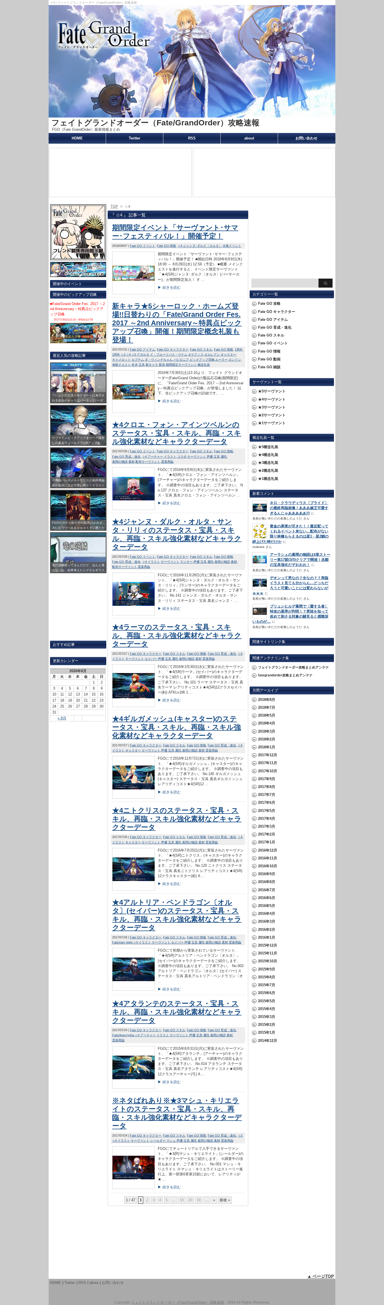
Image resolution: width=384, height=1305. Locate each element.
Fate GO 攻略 (269, 303)
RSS (192, 138)
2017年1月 (266, 842)
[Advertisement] (292, 241)
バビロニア (181, 359)
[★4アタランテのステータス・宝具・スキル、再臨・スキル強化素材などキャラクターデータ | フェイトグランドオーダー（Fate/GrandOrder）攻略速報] (133, 1087)
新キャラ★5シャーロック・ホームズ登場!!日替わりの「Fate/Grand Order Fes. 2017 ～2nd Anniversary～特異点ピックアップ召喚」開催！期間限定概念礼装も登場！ (177, 323)
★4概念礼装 (268, 455)
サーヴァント (196, 456)
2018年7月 (266, 707)
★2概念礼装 (268, 470)
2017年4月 (266, 818)
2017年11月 (267, 763)
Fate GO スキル (201, 349)
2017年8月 (266, 787)
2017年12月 (267, 755)
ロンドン (235, 359)
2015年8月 (266, 977)
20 (190, 1200)
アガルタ (143, 354)
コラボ (181, 456)
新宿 (162, 364)
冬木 (135, 364)
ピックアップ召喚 (202, 359)
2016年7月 (266, 890)
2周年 (116, 354)
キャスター (228, 354)
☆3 (123, 354)
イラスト (170, 456)
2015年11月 (267, 953)
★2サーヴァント (272, 415)
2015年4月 (266, 1009)
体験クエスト (121, 364)
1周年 (239, 349)
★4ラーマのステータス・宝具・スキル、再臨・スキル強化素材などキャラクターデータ (176, 635)
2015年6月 (266, 993)
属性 (224, 456)
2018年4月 (266, 723)
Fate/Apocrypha (123, 1035)
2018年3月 (266, 731)
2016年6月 (266, 898)
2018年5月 (266, 715)
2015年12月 (267, 945)
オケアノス (196, 354)
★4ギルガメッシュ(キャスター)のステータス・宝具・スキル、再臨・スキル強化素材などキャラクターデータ (176, 727)
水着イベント (232, 245)
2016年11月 (267, 858)
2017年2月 (266, 834)
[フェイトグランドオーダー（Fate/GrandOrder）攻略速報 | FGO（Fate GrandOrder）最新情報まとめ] (192, 115)
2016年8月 (266, 882)
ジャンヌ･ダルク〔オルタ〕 (202, 245)
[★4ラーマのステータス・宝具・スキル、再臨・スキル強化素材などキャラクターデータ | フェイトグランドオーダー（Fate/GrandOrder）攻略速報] (133, 705)
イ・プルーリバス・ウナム (168, 354)
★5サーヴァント (272, 391)
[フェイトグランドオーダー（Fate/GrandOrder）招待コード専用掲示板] (78, 258)
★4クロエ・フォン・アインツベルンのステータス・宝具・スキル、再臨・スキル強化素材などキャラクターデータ (176, 433)
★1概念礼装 (268, 479)
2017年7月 (266, 795)
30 (199, 1200)
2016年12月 (267, 850)
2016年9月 (266, 874)
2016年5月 (266, 906)
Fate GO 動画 (269, 359)
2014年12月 (267, 1040)
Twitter (134, 138)
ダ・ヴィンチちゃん (159, 359)
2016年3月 (266, 921)
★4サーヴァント (272, 399)
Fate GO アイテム (142, 349)
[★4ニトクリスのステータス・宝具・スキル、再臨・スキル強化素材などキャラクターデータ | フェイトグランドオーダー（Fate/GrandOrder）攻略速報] (133, 889)
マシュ (171, 1140)
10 (182, 1200)
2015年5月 (266, 1001)
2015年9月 (266, 969)
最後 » (225, 1200)
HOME (77, 138)
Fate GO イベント (142, 245)
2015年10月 (267, 961)
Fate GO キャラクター (172, 349)
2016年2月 (266, 929)
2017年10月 (267, 771)
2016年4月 (266, 913)
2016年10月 (267, 866)
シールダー (158, 1140)
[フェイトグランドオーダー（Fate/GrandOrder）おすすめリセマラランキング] (78, 274)
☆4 (180, 245)
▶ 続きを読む (169, 287)
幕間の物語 (120, 461)
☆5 (134, 354)
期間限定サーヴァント (181, 364)
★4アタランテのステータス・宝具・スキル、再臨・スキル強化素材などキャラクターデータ (176, 1011)
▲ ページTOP (320, 1276)
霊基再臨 (167, 461)
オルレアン (212, 354)
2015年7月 (266, 985)
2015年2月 (266, 1024)
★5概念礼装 (268, 447)
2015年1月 (266, 1032)
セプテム (138, 359)
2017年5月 (266, 811)
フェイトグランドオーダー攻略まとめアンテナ (293, 667)
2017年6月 (266, 802)
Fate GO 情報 (166, 245)
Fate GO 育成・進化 (126, 456)
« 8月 (62, 718)
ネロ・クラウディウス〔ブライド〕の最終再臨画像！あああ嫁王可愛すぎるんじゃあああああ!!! (299, 508)
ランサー (186, 561)
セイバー (151, 658)
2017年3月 (266, 826)
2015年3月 (266, 1017)
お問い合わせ (306, 138)
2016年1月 (266, 937)
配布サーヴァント (147, 461)
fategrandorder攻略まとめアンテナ (285, 675)
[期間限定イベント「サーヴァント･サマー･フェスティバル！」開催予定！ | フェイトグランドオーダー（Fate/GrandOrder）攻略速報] (133, 293)
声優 (210, 456)
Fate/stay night (122, 942)
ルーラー (221, 359)
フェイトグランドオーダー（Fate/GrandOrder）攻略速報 (155, 122)
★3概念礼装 (268, 462)
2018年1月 (266, 747)
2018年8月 (266, 699)
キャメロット (121, 359)
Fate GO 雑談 (269, 367)
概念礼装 (204, 364)
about (249, 138)
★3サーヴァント (272, 407)
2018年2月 (266, 739)
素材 (131, 461)
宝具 (142, 364)
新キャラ (152, 364)
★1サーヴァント (272, 423)
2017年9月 (266, 779)
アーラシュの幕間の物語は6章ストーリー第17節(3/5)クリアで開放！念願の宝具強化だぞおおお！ (300, 559)
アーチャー (155, 456)
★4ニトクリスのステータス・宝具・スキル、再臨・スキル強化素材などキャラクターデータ (176, 818)
